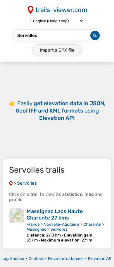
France (33, 224)
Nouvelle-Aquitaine (62, 224)
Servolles (59, 229)
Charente (92, 224)
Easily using (60, 110)
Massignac (36, 229)
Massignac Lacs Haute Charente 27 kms (55, 214)
